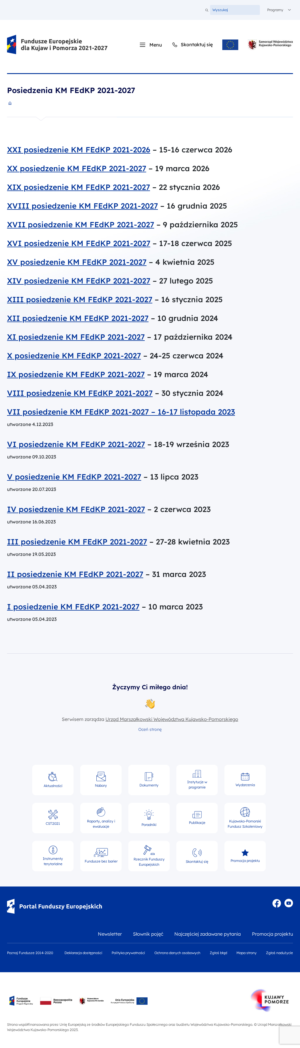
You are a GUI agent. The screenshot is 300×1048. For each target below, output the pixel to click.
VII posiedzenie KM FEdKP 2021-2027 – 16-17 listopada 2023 (121, 412)
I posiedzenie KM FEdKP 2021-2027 (73, 606)
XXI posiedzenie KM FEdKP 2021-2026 (78, 149)
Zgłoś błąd (218, 953)
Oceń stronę (150, 729)
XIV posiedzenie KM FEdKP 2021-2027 (78, 280)
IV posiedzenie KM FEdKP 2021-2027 (76, 509)
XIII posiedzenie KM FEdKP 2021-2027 (79, 299)
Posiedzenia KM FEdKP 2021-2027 (71, 90)
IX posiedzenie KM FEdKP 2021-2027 (76, 374)
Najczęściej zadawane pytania (207, 934)
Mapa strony (246, 953)
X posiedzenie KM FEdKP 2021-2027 (74, 355)
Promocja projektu (272, 934)
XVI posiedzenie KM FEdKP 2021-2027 (78, 243)
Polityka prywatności (128, 953)
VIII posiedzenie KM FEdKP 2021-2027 (80, 393)
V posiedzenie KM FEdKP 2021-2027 (74, 477)
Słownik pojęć (148, 934)
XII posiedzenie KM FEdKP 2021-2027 (78, 318)
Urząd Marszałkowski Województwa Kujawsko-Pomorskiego (171, 719)
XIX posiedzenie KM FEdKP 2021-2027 (78, 187)
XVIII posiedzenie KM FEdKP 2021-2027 (82, 206)
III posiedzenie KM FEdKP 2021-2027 (77, 541)
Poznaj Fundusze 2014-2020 (30, 953)
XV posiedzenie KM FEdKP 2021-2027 (76, 262)
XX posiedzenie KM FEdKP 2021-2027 (76, 168)
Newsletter (110, 934)
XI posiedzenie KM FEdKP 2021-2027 (76, 337)
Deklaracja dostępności (83, 953)
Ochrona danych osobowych (177, 953)
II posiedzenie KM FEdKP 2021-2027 (75, 574)
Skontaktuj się (192, 44)
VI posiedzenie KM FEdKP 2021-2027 (76, 444)
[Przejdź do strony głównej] (57, 44)
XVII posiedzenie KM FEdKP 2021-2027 (80, 224)
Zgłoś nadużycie (279, 953)
